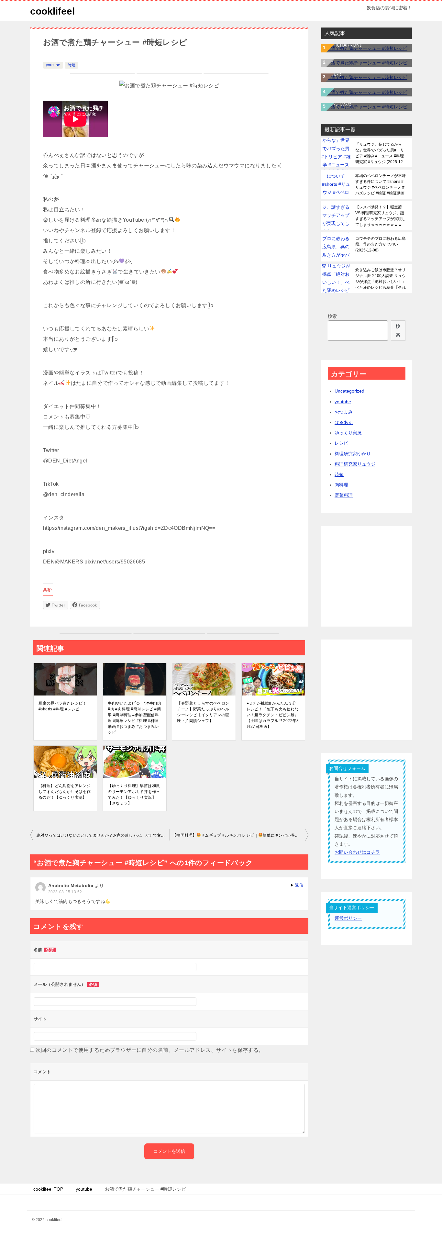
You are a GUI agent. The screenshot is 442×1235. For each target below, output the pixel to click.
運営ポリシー (348, 918)
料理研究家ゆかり (353, 453)
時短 (71, 65)
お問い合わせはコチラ (357, 852)
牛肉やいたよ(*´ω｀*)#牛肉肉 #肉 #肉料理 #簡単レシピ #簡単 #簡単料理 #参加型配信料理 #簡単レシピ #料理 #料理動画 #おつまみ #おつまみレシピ (134, 718)
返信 (299, 885)
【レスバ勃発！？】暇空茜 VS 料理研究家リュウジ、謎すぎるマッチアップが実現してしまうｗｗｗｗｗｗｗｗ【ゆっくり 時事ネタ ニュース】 (380, 216)
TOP (48, 1189)
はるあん (344, 422)
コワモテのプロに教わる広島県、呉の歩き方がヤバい (380, 244)
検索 (332, 316)
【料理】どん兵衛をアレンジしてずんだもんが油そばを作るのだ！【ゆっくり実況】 (65, 792)
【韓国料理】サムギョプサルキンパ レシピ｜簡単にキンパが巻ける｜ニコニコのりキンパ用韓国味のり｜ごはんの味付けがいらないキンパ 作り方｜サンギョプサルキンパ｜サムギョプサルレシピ (240, 835)
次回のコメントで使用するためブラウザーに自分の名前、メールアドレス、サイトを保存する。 (150, 1050)
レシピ (341, 443)
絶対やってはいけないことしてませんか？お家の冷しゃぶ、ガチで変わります (103, 835)
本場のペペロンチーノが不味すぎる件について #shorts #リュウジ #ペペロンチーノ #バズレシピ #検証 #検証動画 (380, 184)
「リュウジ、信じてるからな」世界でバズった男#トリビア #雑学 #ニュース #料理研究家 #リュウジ (379, 153)
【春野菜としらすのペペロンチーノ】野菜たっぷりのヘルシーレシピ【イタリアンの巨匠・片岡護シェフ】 (203, 712)
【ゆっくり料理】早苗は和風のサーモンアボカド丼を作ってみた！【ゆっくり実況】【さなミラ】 (134, 795)
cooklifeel (52, 11)
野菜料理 (344, 495)
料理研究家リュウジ (355, 464)
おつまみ (344, 412)
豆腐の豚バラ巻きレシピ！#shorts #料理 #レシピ (63, 706)
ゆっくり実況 (348, 432)
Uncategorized (349, 391)
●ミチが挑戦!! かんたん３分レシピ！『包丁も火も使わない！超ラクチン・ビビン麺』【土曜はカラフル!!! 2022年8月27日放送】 (273, 715)
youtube (53, 65)
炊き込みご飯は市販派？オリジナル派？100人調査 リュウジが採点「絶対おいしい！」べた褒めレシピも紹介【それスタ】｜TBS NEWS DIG (380, 279)
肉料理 (341, 484)
